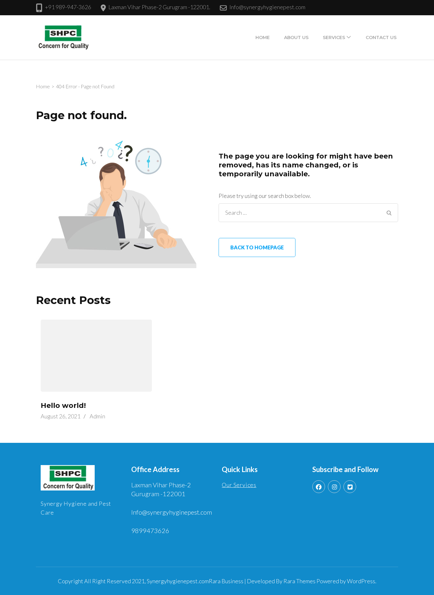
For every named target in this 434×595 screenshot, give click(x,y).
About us (296, 37)
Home (262, 37)
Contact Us (381, 37)
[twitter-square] (349, 486)
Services (334, 37)
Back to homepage (257, 247)
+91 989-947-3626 (68, 6)
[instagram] (334, 486)
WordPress (361, 581)
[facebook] (318, 486)
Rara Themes (299, 581)
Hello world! (63, 405)
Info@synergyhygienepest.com (267, 6)
